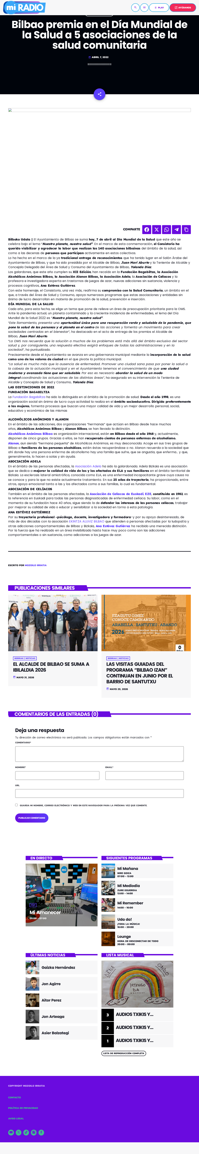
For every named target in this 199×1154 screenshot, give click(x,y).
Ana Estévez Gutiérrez (112, 526)
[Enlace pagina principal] (24, 7)
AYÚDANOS (183, 7)
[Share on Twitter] (156, 229)
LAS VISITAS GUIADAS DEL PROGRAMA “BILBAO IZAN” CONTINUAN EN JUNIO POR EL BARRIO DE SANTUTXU (139, 673)
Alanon (13, 443)
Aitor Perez (51, 1000)
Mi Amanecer (45, 912)
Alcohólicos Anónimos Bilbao (30, 434)
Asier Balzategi (55, 1033)
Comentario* (23, 742)
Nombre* (20, 767)
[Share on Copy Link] (186, 229)
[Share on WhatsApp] (166, 229)
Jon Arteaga (53, 1016)
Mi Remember (130, 903)
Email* (109, 767)
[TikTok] (26, 1133)
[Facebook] (41, 1133)
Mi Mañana (127, 869)
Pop (33, 905)
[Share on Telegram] (176, 229)
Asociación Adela (88, 466)
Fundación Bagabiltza (28, 397)
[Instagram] (34, 1133)
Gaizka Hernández (58, 967)
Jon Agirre (51, 984)
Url (17, 785)
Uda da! (124, 919)
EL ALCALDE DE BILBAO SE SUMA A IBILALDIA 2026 (51, 667)
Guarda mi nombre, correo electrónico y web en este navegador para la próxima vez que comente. (83, 805)
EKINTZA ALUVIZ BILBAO (86, 521)
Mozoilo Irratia (36, 565)
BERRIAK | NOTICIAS (24, 658)
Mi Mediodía (128, 886)
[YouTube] (11, 1133)
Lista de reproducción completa (123, 1053)
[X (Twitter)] (19, 1133)
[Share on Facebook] (146, 229)
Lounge (124, 937)
